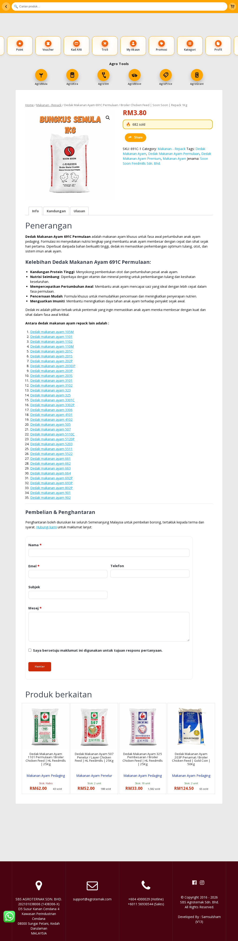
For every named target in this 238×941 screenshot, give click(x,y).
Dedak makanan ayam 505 (50, 424)
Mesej (35, 608)
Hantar (40, 666)
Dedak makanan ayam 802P (51, 488)
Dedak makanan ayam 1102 (51, 341)
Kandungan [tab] (56, 211)
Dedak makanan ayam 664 (50, 473)
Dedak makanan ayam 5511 (51, 449)
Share (138, 137)
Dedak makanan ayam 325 (50, 395)
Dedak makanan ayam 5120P (52, 439)
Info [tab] (35, 211)
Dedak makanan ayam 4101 (51, 414)
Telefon (117, 565)
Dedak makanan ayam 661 (50, 458)
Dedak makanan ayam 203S (51, 375)
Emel (34, 566)
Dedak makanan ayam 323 (50, 390)
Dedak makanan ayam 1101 (51, 336)
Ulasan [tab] (79, 211)
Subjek (34, 587)
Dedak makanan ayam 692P (51, 478)
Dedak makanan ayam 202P (51, 361)
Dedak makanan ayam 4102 (51, 419)
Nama (35, 544)
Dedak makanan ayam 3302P (52, 405)
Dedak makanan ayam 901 (50, 492)
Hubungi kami (46, 527)
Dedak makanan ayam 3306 (51, 410)
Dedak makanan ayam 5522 (51, 453)
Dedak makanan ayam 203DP (52, 366)
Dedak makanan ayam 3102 (51, 385)
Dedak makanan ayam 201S (51, 356)
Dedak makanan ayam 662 (50, 463)
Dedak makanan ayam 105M (52, 332)
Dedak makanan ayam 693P (51, 483)
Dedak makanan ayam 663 (50, 468)
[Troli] (232, 6)
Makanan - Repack (49, 105)
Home (29, 105)
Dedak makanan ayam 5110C (52, 434)
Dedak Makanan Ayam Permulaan (173, 153)
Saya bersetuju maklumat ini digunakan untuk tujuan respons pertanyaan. (97, 650)
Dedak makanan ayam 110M (52, 346)
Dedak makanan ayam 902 (50, 497)
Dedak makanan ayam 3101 (51, 380)
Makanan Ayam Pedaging (45, 775)
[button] (108, 118)
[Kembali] (6, 6)
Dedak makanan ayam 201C (51, 351)
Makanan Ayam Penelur (94, 775)
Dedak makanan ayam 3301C (52, 400)
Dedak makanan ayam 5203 (51, 444)
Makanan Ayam (174, 158)
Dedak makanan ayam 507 (50, 429)
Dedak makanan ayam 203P (51, 371)
